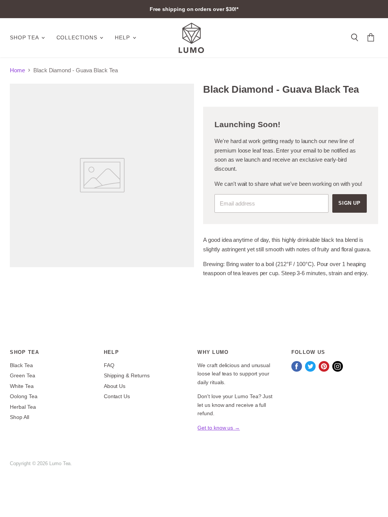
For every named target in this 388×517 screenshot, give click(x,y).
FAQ (109, 365)
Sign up (349, 203)
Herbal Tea (23, 407)
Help (123, 37)
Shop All (19, 417)
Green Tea (22, 375)
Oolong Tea (23, 396)
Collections (77, 37)
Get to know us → (218, 428)
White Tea (21, 386)
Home (17, 70)
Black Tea (21, 365)
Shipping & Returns (127, 375)
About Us (114, 386)
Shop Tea (25, 37)
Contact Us (117, 396)
